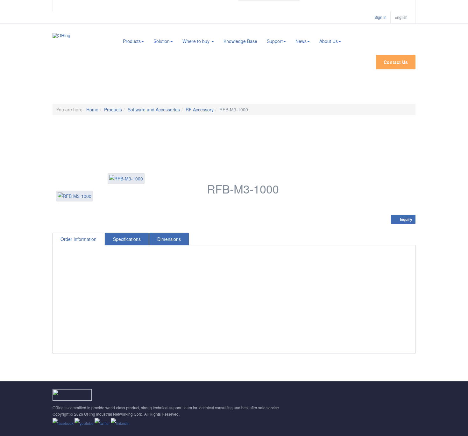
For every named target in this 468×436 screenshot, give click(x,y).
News (301, 41)
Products (132, 41)
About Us (328, 41)
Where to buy (196, 41)
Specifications (127, 239)
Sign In (380, 17)
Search (305, 5)
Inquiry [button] (405, 219)
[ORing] (61, 35)
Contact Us (396, 62)
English (401, 17)
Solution (161, 41)
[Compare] (412, 210)
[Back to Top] (453, 384)
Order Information (78, 239)
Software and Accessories (154, 109)
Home (92, 109)
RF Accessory (200, 109)
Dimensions (169, 239)
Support (275, 41)
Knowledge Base (240, 41)
